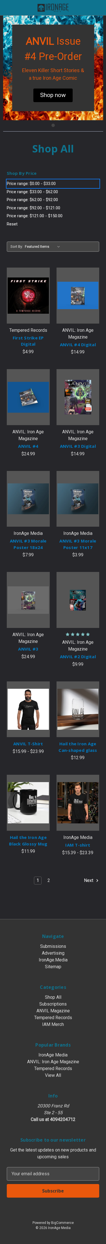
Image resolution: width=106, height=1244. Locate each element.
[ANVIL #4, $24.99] (28, 397)
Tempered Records (53, 1017)
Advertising (53, 953)
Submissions (53, 946)
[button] (53, 95)
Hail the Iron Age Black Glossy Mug (28, 840)
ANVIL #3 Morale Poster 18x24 (28, 544)
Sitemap (53, 966)
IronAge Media (53, 1055)
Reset (12, 224)
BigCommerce (62, 1223)
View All (53, 1075)
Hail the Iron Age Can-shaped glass (78, 747)
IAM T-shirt (77, 845)
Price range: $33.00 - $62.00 (32, 191)
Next (89, 880)
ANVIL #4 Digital (78, 344)
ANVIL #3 (28, 649)
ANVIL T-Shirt (28, 743)
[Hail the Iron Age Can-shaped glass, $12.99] (78, 709)
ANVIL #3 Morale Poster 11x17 (77, 544)
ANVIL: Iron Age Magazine (53, 1061)
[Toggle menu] (8, 8)
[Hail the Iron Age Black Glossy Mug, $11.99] (28, 803)
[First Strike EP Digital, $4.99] (28, 295)
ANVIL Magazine (53, 1010)
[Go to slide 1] (53, 125)
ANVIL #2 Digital (78, 656)
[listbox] (43, 246)
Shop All (53, 997)
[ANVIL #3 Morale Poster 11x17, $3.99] (78, 499)
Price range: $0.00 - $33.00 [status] (31, 183)
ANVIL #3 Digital (78, 446)
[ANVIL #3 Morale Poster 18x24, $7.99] (28, 499)
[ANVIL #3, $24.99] (28, 600)
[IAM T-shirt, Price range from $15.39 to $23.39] (78, 803)
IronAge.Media (53, 960)
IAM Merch (53, 1024)
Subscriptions (53, 1004)
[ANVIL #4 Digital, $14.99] (78, 295)
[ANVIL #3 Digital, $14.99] (78, 397)
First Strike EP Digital (28, 341)
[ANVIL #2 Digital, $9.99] (78, 600)
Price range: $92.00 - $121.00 (33, 207)
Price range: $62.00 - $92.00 (32, 199)
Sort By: (16, 246)
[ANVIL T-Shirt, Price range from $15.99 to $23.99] (28, 709)
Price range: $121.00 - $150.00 (34, 215)
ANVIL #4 (28, 446)
